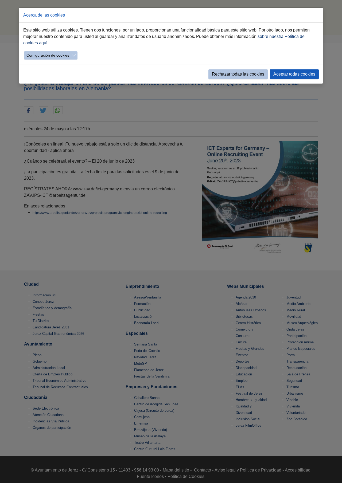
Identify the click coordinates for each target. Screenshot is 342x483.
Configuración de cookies (47, 55)
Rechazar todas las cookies (238, 74)
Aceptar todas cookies (294, 74)
